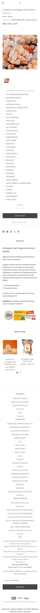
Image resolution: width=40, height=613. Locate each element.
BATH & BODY (20, 452)
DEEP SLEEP (10, 121)
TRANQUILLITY (11, 193)
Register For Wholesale (20, 402)
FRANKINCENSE (12, 137)
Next (35, 353)
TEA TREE (9, 186)
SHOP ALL (20, 495)
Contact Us (20, 409)
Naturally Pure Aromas (20, 503)
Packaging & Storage (20, 434)
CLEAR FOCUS (11, 111)
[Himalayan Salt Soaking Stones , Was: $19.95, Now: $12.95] (10, 347)
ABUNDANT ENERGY (13, 98)
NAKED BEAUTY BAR (20, 481)
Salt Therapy (20, 445)
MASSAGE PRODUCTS (20, 477)
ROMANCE (10, 170)
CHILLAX (9, 114)
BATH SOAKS (20, 449)
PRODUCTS (20, 484)
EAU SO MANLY (11, 127)
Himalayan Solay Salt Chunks (27, 360)
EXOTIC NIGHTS (12, 131)
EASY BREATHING (12, 124)
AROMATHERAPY (20, 438)
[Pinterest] (18, 231)
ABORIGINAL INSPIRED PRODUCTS (20, 424)
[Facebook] (4, 231)
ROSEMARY (10, 173)
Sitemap (20, 416)
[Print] (11, 231)
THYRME (9, 190)
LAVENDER (10, 150)
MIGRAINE (10, 160)
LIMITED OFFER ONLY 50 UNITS (20, 530)
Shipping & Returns (20, 405)
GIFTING (20, 467)
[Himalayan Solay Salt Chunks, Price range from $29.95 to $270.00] (27, 347)
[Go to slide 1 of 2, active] (17, 372)
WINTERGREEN (11, 196)
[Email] (7, 231)
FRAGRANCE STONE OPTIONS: (20, 91)
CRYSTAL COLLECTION (20, 470)
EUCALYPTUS (11, 134)
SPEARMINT (10, 177)
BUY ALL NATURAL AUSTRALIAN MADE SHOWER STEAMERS (20, 522)
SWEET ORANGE (12, 180)
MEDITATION (10, 157)
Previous (3, 353)
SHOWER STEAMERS (20, 463)
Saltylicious (20, 506)
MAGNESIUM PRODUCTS (20, 474)
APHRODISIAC (11, 101)
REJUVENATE (11, 167)
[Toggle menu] (2, 2)
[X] (15, 231)
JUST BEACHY (11, 147)
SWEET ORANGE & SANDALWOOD (18, 183)
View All (20, 534)
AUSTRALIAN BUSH (13, 104)
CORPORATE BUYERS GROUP (20, 427)
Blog (20, 413)
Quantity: (20, 205)
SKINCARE (20, 488)
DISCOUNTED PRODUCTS (20, 431)
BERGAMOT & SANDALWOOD (17, 108)
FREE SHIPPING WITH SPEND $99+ (20, 510)
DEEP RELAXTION (12, 117)
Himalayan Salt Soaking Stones (10, 363)
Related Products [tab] (20, 332)
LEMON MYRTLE (12, 154)
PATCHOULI (10, 163)
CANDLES (20, 459)
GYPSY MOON (11, 140)
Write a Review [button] (31, 20)
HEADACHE (10, 144)
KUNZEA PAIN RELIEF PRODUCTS (20, 492)
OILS (20, 442)
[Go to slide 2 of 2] (20, 372)
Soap (20, 456)
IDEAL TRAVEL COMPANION (20, 527)
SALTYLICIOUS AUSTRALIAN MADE (20, 513)
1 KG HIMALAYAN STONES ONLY (17, 94)
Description (20, 241)
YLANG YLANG (11, 200)
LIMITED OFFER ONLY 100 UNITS (20, 517)
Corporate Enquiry (20, 398)
